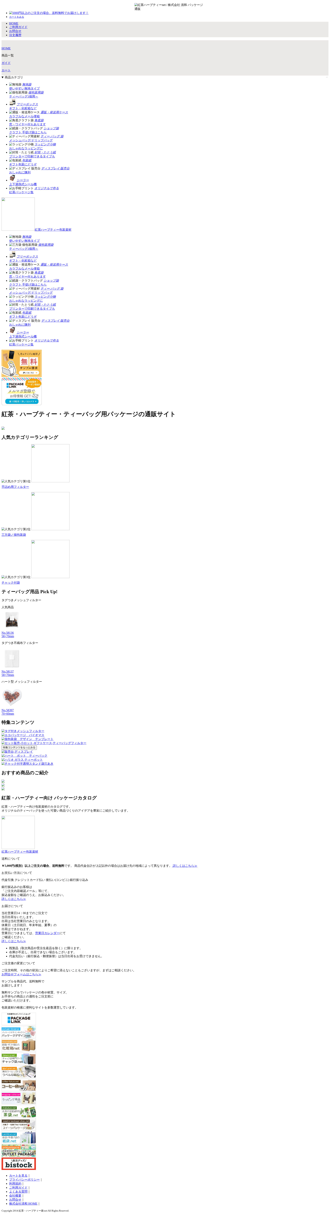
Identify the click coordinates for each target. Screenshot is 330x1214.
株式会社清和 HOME (23, 1203)
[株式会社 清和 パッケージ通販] (191, 7)
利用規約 (15, 1183)
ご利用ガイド (18, 1187)
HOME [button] (13, 23)
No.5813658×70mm (8, 634)
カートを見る (18, 1175)
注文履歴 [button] (15, 35)
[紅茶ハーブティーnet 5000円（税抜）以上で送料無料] (157, 7)
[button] (16, 16)
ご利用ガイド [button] (18, 27)
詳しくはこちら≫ (184, 865)
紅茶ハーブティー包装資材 (53, 229)
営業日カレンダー (47, 933)
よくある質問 (18, 1191)
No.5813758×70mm (8, 673)
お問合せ (15, 1199)
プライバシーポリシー (24, 1179)
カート (6, 70)
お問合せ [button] (15, 31)
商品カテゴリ (14, 77)
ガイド (6, 62)
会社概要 (15, 1195)
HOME (6, 48)
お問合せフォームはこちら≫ (21, 974)
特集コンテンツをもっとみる (19, 747)
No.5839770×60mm (8, 712)
